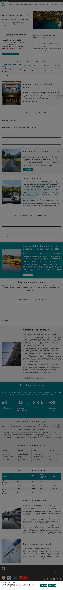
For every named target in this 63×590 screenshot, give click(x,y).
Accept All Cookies (52, 585)
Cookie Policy (4, 588)
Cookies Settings (44, 585)
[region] (31, 585)
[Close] (61, 582)
